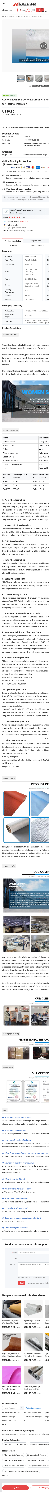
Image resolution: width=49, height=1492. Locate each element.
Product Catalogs (34, 1408)
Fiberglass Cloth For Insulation (15, 1444)
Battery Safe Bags (8, 1417)
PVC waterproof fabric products (34, 1417)
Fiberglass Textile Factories (36, 1455)
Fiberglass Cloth (37, 16)
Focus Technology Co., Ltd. (29, 1483)
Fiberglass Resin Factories (13, 1455)
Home (4, 16)
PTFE (25, 1421)
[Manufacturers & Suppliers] (24, 4)
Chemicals (12, 16)
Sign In (5, 230)
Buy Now (15, 1488)
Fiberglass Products (24, 16)
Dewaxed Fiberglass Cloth (11, 1413)
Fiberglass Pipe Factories (13, 1460)
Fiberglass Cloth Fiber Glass (14, 1466)
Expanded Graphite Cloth (32, 1413)
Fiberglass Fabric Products (36, 1460)
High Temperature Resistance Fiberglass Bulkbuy (21, 1471)
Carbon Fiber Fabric (9, 1421)
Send (22, 1283)
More (4, 1475)
